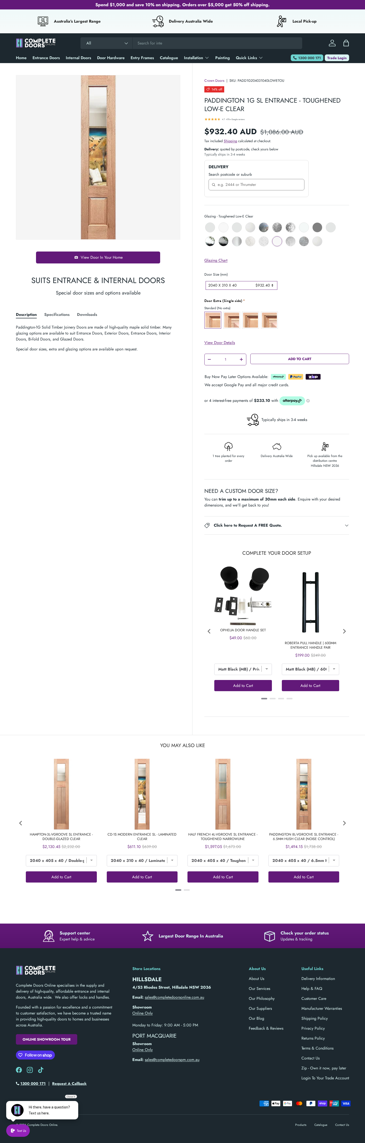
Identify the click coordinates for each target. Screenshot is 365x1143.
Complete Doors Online (42, 1125)
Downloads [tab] (87, 314)
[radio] (210, 227)
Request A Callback (69, 1083)
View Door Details (219, 342)
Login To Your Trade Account (325, 1078)
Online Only (142, 1013)
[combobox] (191, 43)
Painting (222, 58)
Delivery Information (318, 978)
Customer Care (313, 998)
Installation (193, 58)
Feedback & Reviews (266, 1028)
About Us (256, 978)
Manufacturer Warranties (321, 1008)
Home (21, 58)
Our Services (259, 988)
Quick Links (246, 58)
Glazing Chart (215, 260)
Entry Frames (142, 58)
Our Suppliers (260, 1008)
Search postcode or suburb (230, 174)
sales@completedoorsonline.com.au (174, 997)
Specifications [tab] (57, 314)
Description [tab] (26, 314)
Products (300, 1125)
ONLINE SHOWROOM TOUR (47, 1039)
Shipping (230, 140)
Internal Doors (78, 58)
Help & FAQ (311, 988)
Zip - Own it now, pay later (323, 1068)
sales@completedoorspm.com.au (172, 1059)
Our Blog (256, 1018)
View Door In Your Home (102, 257)
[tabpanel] (98, 338)
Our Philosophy (262, 998)
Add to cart (299, 358)
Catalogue (169, 58)
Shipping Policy (314, 1018)
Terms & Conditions (317, 1048)
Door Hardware (111, 58)
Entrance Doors (46, 58)
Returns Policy (313, 1038)
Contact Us (310, 1058)
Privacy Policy (313, 1028)
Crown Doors (214, 80)
